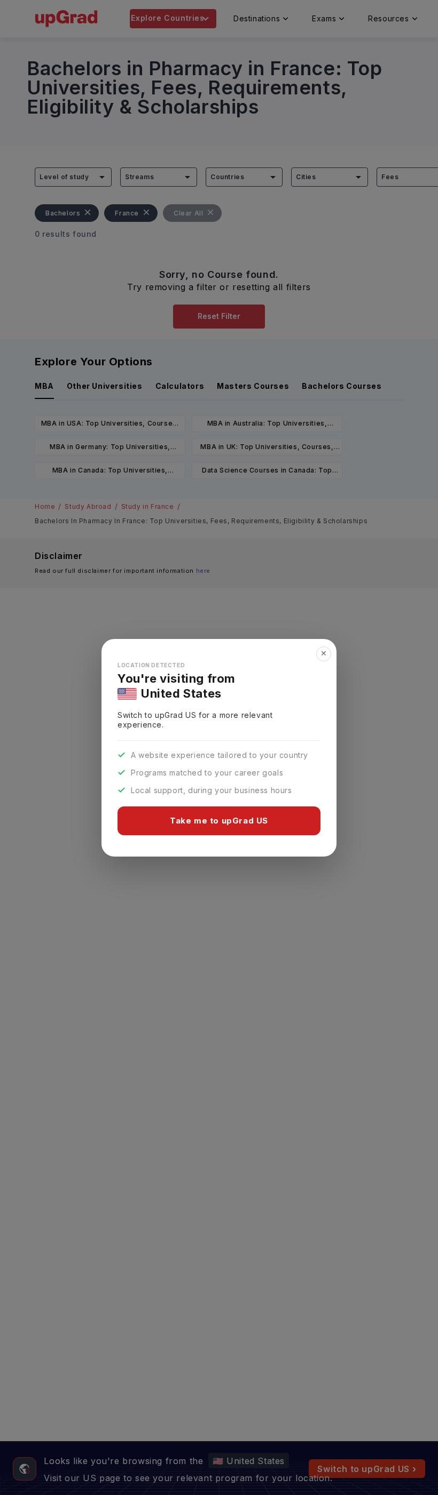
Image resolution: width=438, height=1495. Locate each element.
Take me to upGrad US (219, 821)
